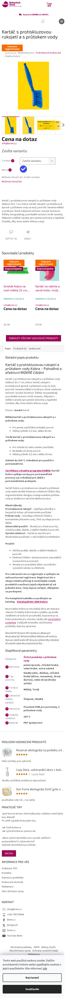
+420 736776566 (15, 914)
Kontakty (6, 873)
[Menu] (61, 21)
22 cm (7, 324)
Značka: (12, 56)
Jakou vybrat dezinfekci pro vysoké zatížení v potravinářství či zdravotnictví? (26, 839)
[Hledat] (42, 21)
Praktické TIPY (9, 868)
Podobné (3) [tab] (19, 348)
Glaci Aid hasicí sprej (13, 891)
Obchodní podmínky (21, 947)
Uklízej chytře (48, 947)
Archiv (9, 853)
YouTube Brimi (14, 936)
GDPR (36, 947)
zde (45, 968)
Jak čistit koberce (11, 827)
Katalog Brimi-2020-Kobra (32, 602)
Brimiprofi (12, 925)
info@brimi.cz (9, 143)
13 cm (38, 324)
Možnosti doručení (12, 181)
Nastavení (32, 978)
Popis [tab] (8, 348)
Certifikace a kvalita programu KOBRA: (28, 471)
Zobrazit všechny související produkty (33, 338)
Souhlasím (32, 989)
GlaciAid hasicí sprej (20, 951)
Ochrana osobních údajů (45, 951)
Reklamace (8, 886)
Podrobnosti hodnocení (48, 53)
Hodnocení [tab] (34, 348)
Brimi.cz (11, 920)
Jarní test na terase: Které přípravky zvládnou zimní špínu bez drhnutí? (32, 815)
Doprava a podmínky (13, 877)
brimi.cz (11, 930)
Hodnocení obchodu (12, 882)
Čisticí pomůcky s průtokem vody (40, 658)
